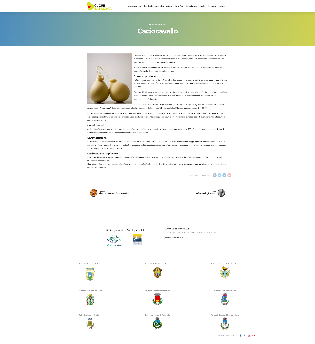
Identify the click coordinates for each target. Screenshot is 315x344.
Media (202, 6)
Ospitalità (159, 6)
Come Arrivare (134, 6)
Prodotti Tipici (159, 24)
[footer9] (104, 237)
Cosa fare (179, 6)
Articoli (169, 6)
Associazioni (191, 6)
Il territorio (148, 6)
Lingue (222, 6)
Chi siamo (212, 6)
